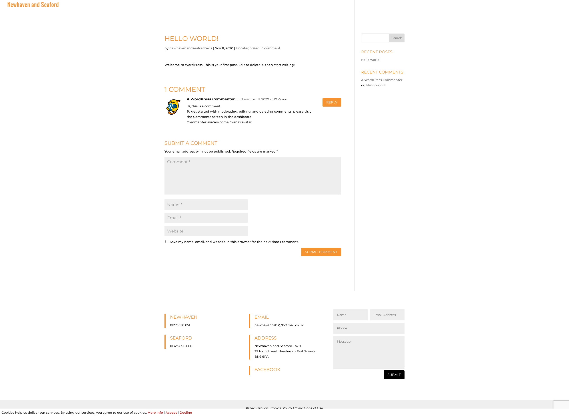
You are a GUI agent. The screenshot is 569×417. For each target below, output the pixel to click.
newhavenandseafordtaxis (190, 48)
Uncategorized (248, 48)
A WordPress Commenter (211, 99)
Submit (394, 375)
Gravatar (245, 122)
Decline (186, 413)
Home (441, 10)
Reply (331, 102)
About (535, 10)
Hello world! (371, 60)
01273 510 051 (180, 325)
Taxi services (463, 10)
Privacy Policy (257, 408)
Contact (554, 10)
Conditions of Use (309, 408)
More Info (155, 413)
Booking (515, 10)
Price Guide (491, 10)
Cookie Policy (281, 408)
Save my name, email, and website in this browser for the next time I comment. (234, 242)
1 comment (271, 48)
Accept (171, 413)
